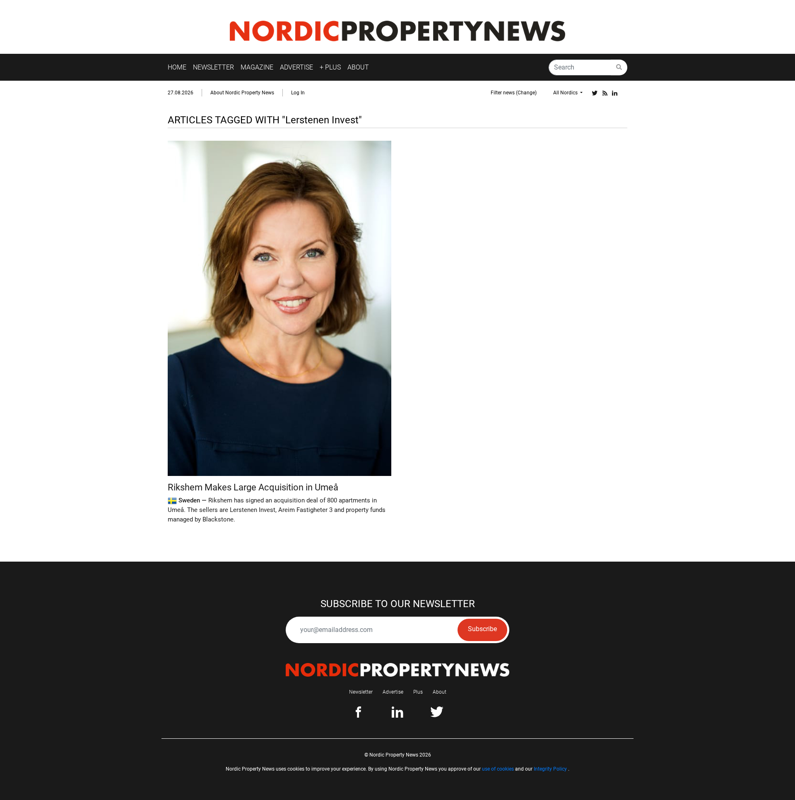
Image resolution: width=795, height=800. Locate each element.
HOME (177, 67)
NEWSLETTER (213, 67)
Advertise (393, 692)
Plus (418, 692)
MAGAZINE (257, 67)
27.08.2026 (180, 93)
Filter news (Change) (514, 93)
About (439, 692)
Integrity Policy (550, 769)
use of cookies (498, 769)
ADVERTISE (296, 67)
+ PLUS (330, 67)
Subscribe (482, 629)
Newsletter (361, 692)
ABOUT (358, 67)
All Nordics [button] (566, 93)
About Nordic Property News (242, 93)
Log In (298, 93)
